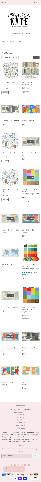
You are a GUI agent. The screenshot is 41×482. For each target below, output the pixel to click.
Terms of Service (20, 425)
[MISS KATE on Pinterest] (18, 465)
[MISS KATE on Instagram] (22, 465)
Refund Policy (20, 422)
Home (3, 42)
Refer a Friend (20, 420)
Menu (6, 2)
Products (12, 42)
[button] (26, 272)
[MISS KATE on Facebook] (15, 465)
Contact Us (20, 415)
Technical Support (20, 412)
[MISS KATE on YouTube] (25, 465)
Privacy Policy (20, 417)
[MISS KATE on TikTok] (29, 465)
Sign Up (36, 456)
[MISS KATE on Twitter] (11, 465)
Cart (38, 2)
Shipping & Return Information (20, 410)
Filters (36, 57)
